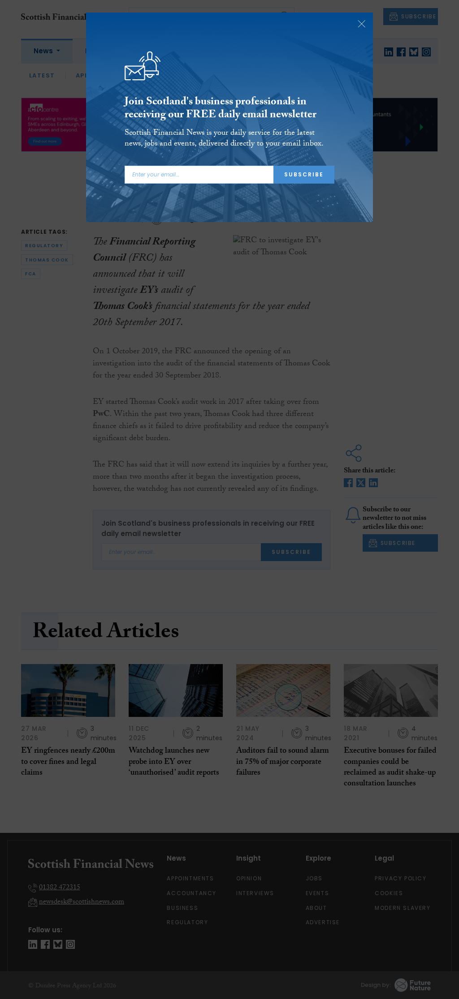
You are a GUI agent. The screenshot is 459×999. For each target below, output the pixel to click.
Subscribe (304, 174)
